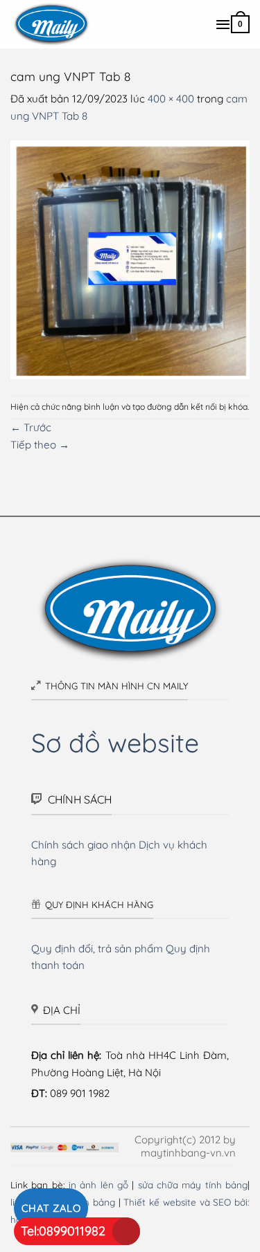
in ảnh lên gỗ (98, 1184)
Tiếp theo (39, 444)
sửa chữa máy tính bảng (193, 1184)
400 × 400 (171, 98)
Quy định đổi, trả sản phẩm (97, 948)
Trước (30, 427)
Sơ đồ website (115, 742)
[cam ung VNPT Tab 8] (130, 258)
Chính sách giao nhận (83, 844)
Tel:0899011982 (63, 1231)
